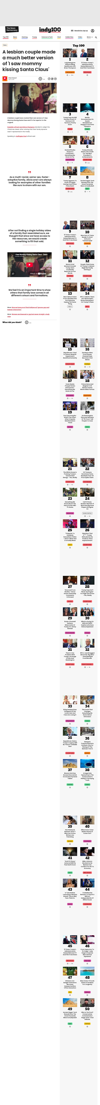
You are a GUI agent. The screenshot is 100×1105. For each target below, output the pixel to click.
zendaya (87, 364)
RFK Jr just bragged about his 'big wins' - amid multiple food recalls (87, 655)
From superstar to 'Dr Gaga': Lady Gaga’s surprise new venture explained (87, 953)
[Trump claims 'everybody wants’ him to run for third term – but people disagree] (87, 1090)
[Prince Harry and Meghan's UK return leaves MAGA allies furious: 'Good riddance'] (87, 374)
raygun (87, 129)
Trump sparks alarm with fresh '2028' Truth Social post (87, 1071)
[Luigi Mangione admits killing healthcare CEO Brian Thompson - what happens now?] (70, 52)
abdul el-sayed (70, 364)
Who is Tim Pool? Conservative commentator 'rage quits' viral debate (87, 1015)
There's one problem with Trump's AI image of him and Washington (70, 656)
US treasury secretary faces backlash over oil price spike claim (87, 474)
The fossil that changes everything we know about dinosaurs (87, 713)
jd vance (70, 601)
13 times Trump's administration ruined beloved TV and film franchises (87, 65)
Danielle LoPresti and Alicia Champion (21, 127)
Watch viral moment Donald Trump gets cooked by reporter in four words (70, 268)
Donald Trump (70, 482)
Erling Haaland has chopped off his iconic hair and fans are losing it (70, 712)
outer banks (70, 395)
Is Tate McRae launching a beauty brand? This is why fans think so (70, 895)
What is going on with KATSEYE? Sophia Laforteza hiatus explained (87, 624)
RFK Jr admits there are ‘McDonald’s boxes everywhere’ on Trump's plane (87, 299)
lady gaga (87, 960)
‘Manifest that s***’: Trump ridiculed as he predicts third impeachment (87, 537)
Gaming (25, 37)
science (87, 721)
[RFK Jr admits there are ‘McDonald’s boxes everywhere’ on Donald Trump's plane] (87, 287)
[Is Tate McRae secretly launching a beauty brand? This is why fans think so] (70, 883)
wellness (87, 992)
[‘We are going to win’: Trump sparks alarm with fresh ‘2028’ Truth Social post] (87, 1059)
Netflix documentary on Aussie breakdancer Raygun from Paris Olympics (87, 122)
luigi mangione (70, 72)
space (70, 872)
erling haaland (70, 721)
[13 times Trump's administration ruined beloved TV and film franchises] (87, 52)
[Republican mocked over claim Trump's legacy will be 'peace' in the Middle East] (70, 731)
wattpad (70, 841)
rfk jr (87, 306)
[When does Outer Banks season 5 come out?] (87, 820)
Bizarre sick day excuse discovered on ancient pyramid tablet (70, 775)
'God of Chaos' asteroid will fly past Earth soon (70, 863)
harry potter (70, 513)
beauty (70, 904)
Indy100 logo (50, 30)
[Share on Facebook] (49, 78)
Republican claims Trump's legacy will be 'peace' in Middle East (70, 743)
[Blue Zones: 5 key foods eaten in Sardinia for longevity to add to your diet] (87, 971)
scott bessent (87, 482)
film (70, 992)
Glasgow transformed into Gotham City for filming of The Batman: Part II (87, 745)
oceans (87, 784)
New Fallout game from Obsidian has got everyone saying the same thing (70, 300)
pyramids (69, 784)
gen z (70, 544)
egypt (87, 188)
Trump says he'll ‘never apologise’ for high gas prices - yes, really (87, 592)
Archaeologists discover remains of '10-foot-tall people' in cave (87, 418)
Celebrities (69, 37)
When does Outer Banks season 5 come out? (87, 831)
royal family (87, 395)
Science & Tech (47, 37)
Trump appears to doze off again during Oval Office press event (70, 183)
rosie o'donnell (70, 633)
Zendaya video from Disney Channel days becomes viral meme (87, 356)
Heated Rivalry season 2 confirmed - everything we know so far (70, 153)
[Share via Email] (55, 78)
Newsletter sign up (81, 31)
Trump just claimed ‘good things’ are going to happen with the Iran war (70, 1072)
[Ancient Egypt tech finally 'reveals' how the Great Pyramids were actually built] (70, 1002)
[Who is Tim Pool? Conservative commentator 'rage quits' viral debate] (87, 1002)
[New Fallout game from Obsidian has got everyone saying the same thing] (70, 287)
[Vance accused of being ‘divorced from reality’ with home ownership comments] (70, 580)
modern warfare (87, 513)
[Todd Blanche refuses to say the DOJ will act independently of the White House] (87, 883)
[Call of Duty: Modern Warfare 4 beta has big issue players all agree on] (87, 492)
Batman (87, 753)
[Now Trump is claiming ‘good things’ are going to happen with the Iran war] (70, 1059)
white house (87, 72)
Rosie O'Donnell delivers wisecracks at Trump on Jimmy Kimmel (70, 625)
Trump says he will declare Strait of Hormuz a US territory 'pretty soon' (70, 121)
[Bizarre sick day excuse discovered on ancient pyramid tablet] (70, 763)
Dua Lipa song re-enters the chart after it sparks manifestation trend (70, 419)
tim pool (87, 1023)
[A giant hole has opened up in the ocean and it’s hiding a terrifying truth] (87, 763)
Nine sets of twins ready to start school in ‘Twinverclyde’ (87, 238)
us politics (70, 276)
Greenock (87, 243)
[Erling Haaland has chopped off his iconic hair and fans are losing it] (70, 699)
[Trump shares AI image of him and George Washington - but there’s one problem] (70, 643)
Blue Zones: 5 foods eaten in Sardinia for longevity (87, 982)
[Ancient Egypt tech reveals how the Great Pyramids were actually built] (87, 170)
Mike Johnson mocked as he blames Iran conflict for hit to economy (87, 864)
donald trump (87, 159)
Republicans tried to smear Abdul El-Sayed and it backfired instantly (70, 355)
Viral (59, 37)
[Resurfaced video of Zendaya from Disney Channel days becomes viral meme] (87, 342)
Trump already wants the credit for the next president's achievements (87, 153)
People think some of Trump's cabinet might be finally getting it (87, 267)
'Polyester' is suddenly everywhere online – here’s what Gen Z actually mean (70, 537)
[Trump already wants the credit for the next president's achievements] (87, 140)
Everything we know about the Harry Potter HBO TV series (70, 504)
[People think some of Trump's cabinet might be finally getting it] (87, 254)
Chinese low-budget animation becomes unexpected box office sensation (70, 984)
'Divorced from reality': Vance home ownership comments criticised (70, 593)
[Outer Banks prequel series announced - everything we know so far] (70, 374)
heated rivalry (70, 159)
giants (87, 427)
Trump (34, 37)
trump (70, 129)
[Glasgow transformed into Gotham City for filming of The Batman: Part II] (87, 731)
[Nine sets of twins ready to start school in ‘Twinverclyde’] (87, 225)
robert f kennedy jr (87, 664)
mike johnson (87, 872)
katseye (87, 633)
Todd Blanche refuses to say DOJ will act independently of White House (87, 896)
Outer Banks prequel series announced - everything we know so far (70, 387)
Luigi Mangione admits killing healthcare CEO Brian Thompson (70, 65)
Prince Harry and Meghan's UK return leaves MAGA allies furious (87, 386)
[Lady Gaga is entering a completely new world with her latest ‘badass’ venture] (87, 939)
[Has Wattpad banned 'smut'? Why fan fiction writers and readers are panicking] (70, 820)
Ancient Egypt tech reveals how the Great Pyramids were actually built (87, 183)
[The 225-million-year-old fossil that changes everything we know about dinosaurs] (87, 699)
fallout (70, 306)
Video (80, 37)
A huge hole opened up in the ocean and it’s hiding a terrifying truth (87, 776)
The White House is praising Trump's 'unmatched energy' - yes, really (70, 474)
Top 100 (5, 37)
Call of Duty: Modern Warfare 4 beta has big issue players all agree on (87, 505)
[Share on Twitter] (52, 78)
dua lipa (70, 427)
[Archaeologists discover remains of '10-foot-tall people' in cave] (87, 405)
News (15, 37)
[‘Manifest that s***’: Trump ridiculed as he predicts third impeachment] (87, 523)
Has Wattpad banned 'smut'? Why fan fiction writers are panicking (70, 833)
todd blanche (87, 904)
